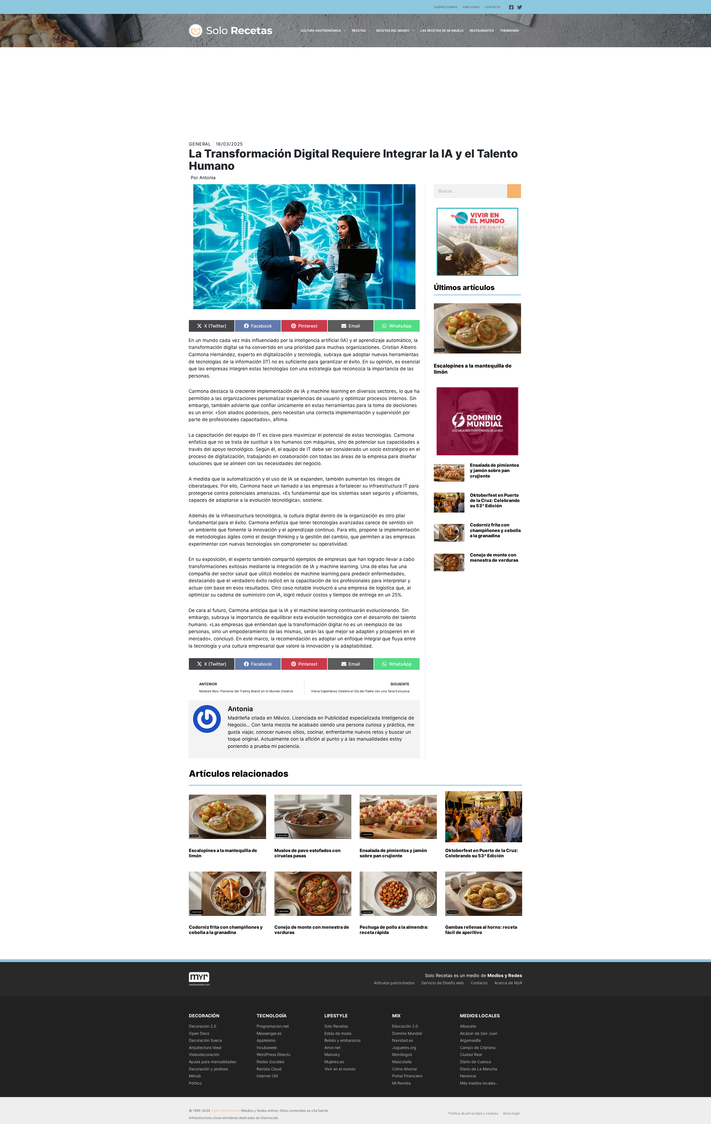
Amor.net (332, 1047)
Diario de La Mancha (478, 1068)
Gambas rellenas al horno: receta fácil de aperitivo (481, 929)
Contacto (492, 7)
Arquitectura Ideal (205, 1047)
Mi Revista (401, 1083)
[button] (343, 30)
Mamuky (332, 1054)
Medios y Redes (504, 975)
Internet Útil (267, 1075)
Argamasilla (470, 1040)
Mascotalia (402, 1061)
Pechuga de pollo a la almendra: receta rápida (394, 929)
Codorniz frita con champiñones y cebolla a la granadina (495, 530)
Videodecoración (204, 1054)
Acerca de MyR (508, 982)
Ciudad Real (471, 1054)
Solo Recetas (336, 1026)
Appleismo (266, 1040)
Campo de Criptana (477, 1047)
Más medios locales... (479, 1083)
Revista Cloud (269, 1068)
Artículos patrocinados (394, 982)
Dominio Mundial (407, 1033)
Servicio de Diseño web (442, 982)
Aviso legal (511, 1113)
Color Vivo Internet (225, 1110)
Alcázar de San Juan (478, 1033)
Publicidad (471, 7)
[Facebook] (511, 7)
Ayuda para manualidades (212, 1061)
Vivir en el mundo (340, 1068)
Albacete (468, 1026)
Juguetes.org (404, 1047)
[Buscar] (514, 191)
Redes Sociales (270, 1061)
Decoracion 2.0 (202, 1026)
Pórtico (195, 1083)
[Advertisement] (355, 89)
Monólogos (402, 1054)
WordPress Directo (273, 1054)
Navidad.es (402, 1040)
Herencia (468, 1075)
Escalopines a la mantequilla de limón (223, 853)
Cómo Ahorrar (404, 1068)
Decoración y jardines (208, 1068)
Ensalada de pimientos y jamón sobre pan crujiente (494, 470)
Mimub (195, 1075)
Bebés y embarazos (342, 1040)
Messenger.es (269, 1033)
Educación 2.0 (405, 1026)
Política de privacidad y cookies (473, 1113)
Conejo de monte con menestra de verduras (494, 557)
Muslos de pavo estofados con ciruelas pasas (307, 853)
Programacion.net (273, 1026)
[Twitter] (519, 7)
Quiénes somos (445, 7)
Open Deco (199, 1033)
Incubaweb (267, 1047)
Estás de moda (337, 1033)
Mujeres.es (334, 1061)
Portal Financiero (407, 1075)
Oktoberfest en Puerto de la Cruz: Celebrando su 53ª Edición (495, 500)
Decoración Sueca (205, 1040)
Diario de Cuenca (475, 1061)
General (200, 144)
